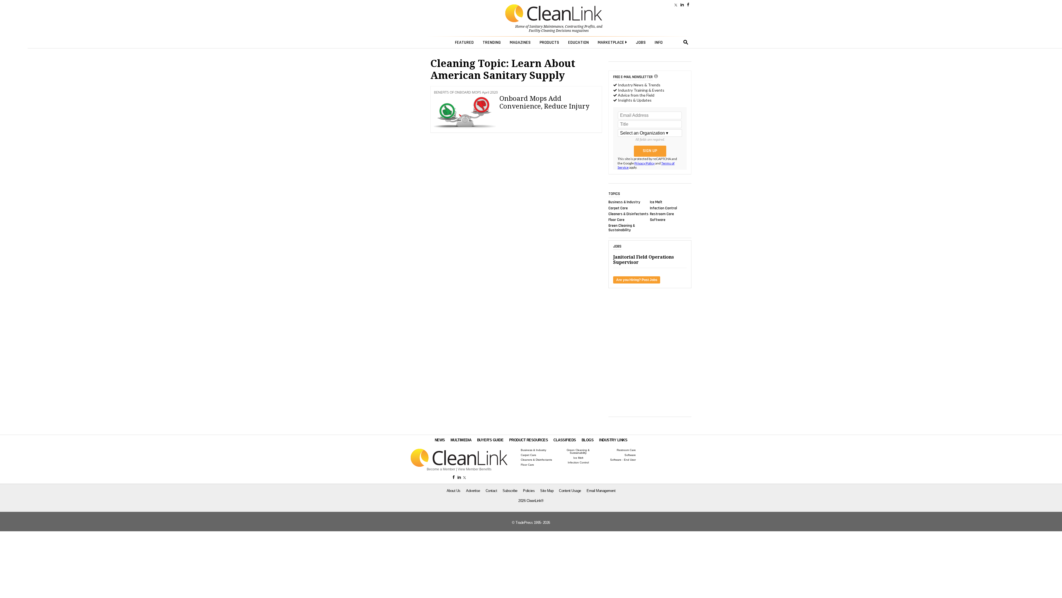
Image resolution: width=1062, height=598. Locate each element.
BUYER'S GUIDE (490, 440)
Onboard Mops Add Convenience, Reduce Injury (544, 102)
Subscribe (510, 491)
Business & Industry (624, 202)
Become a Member (441, 469)
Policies (529, 491)
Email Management (601, 491)
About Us (453, 491)
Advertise (473, 491)
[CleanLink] (553, 13)
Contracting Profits (580, 27)
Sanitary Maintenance (546, 27)
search (685, 42)
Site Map (546, 491)
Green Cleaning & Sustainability (621, 228)
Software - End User (623, 459)
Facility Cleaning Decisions (550, 31)
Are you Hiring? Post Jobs (636, 280)
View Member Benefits (474, 469)
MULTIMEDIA (461, 440)
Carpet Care (618, 207)
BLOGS (588, 440)
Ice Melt (656, 202)
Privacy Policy (644, 163)
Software (657, 219)
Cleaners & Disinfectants (628, 213)
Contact (491, 491)
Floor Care (616, 219)
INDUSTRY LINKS (613, 440)
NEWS (440, 440)
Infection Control (663, 207)
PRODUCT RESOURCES (528, 440)
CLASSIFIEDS (564, 440)
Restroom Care (662, 213)
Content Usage (570, 491)
